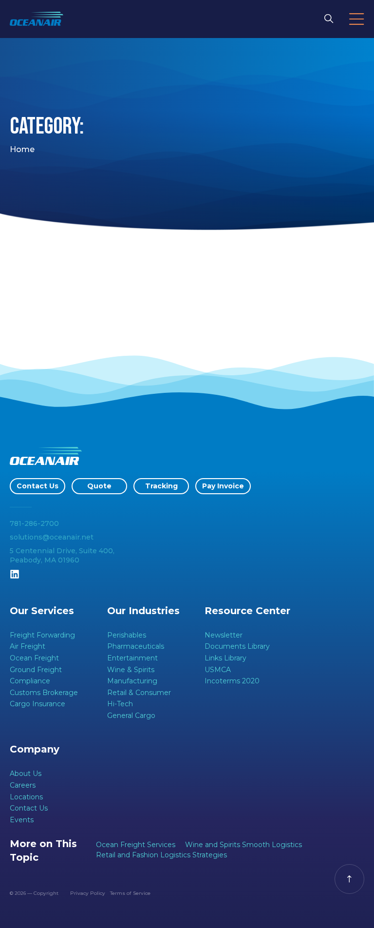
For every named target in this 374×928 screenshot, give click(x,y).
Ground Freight (36, 669)
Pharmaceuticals (135, 646)
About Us (25, 773)
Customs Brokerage (44, 692)
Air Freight (27, 646)
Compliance (30, 681)
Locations (26, 797)
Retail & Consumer (139, 692)
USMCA (218, 669)
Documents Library (237, 646)
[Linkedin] (14, 574)
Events (22, 819)
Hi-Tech (120, 703)
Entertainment (132, 658)
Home (22, 149)
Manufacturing (132, 681)
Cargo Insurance (37, 703)
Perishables (126, 635)
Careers (23, 785)
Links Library (225, 658)
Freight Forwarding (42, 635)
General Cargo (131, 715)
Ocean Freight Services (135, 844)
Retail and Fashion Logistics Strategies (161, 855)
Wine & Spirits (130, 669)
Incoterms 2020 (232, 681)
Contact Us (29, 808)
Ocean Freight (34, 658)
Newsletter (224, 635)
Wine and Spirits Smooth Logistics (243, 844)
